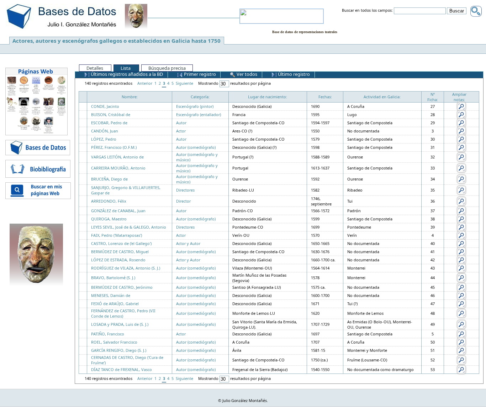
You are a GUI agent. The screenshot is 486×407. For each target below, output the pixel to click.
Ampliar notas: (459, 97)
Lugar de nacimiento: (267, 96)
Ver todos (246, 74)
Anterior (144, 83)
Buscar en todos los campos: (367, 10)
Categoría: (200, 96)
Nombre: (130, 96)
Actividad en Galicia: (382, 96)
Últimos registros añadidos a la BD (126, 74)
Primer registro (199, 74)
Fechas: (325, 96)
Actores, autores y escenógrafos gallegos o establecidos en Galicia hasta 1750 (116, 40)
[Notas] (461, 106)
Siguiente (184, 83)
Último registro (293, 74)
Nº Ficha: (432, 97)
